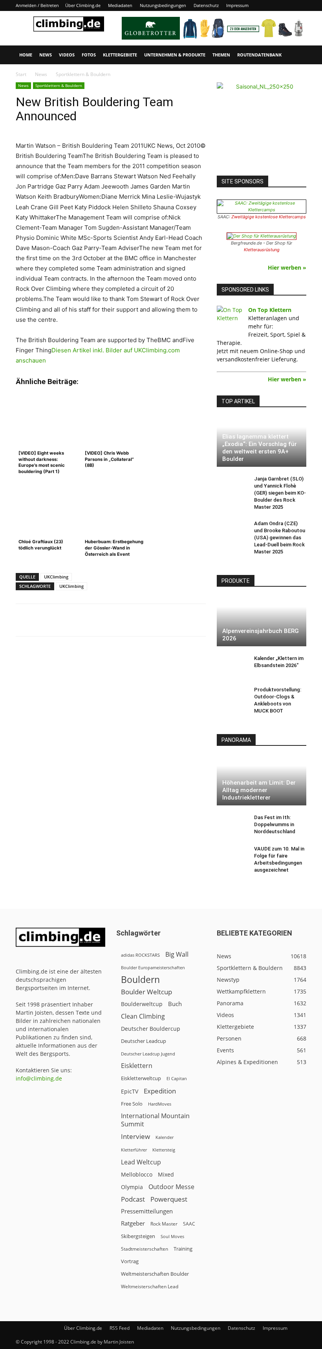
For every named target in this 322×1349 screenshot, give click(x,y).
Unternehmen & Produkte (174, 55)
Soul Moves (172, 1236)
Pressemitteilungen (147, 1211)
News (45, 55)
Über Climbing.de (83, 5)
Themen (221, 55)
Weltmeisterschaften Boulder (155, 1273)
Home (25, 55)
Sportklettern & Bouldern (58, 85)
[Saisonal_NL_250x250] (261, 127)
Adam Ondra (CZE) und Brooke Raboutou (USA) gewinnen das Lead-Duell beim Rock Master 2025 (279, 537)
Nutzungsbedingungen (163, 5)
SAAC (189, 1223)
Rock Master (163, 1223)
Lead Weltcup (141, 1162)
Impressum (237, 5)
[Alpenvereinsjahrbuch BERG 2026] (261, 621)
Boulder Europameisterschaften (153, 967)
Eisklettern (136, 1066)
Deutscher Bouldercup (150, 1028)
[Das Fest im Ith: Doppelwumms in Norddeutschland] (232, 825)
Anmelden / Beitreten (37, 5)
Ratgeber (133, 1223)
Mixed (166, 1174)
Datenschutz (206, 5)
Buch (175, 1004)
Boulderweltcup (142, 1004)
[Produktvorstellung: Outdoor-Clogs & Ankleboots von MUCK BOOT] (232, 697)
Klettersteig (163, 1150)
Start (21, 74)
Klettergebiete (120, 55)
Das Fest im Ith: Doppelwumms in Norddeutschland (274, 824)
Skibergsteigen (138, 1236)
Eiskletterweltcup (141, 1078)
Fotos (89, 55)
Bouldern (140, 979)
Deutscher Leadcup (143, 1040)
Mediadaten (120, 5)
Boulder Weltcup (146, 992)
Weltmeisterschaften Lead (149, 1286)
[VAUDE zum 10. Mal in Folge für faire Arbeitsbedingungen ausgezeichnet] (232, 856)
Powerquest (168, 1199)
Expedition (160, 1091)
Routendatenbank (259, 55)
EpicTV (129, 1091)
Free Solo (132, 1103)
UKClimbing (56, 577)
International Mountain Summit (155, 1120)
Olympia (132, 1187)
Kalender (165, 1137)
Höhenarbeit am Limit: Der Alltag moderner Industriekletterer (259, 790)
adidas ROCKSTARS (140, 955)
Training (183, 1248)
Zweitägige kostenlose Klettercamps (268, 216)
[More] (209, 620)
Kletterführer (134, 1150)
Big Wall (176, 954)
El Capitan (176, 1078)
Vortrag (130, 1261)
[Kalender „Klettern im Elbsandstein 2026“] (232, 666)
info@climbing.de (39, 1078)
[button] (296, 55)
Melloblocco (136, 1174)
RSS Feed (120, 1328)
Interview (135, 1136)
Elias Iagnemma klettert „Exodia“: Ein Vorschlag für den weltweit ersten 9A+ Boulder (259, 447)
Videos (67, 55)
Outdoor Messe (171, 1187)
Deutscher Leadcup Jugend (148, 1054)
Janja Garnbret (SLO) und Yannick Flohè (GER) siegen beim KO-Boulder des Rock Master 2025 (280, 493)
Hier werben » (287, 267)
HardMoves (159, 1104)
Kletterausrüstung (262, 249)
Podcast (133, 1199)
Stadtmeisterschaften (144, 1249)
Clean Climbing (143, 1016)
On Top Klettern (269, 310)
